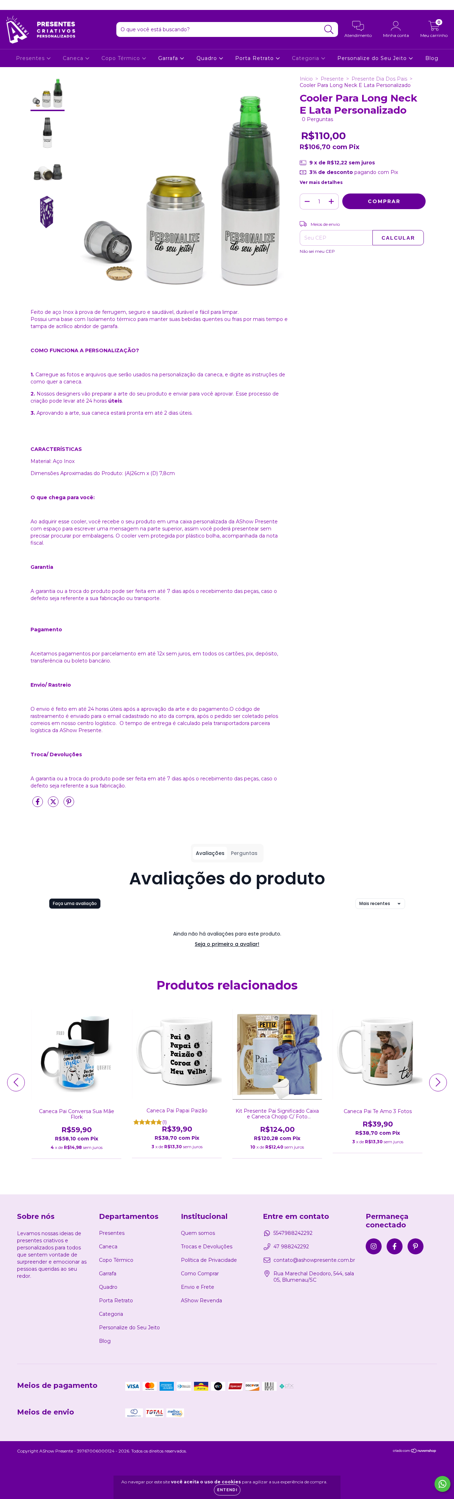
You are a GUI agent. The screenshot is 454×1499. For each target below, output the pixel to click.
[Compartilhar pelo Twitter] (54, 804)
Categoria (306, 58)
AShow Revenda (201, 1300)
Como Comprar (200, 1273)
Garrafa (169, 58)
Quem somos (198, 1233)
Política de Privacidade (209, 1260)
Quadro (207, 58)
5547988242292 (292, 1233)
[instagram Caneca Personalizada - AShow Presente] (10, 5)
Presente (332, 79)
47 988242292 (291, 1246)
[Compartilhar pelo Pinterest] (68, 804)
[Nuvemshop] (415, 1451)
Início (306, 79)
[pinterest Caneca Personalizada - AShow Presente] (31, 5)
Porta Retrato (255, 58)
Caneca (74, 58)
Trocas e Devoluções (206, 1246)
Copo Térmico (121, 58)
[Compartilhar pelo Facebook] (38, 804)
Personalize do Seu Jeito (373, 58)
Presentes (31, 58)
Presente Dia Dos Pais (379, 79)
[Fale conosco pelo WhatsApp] (442, 1484)
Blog (431, 58)
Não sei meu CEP (317, 251)
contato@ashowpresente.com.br (314, 1260)
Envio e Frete (197, 1287)
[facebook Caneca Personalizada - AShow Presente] (21, 5)
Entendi (227, 1490)
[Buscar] (329, 29)
